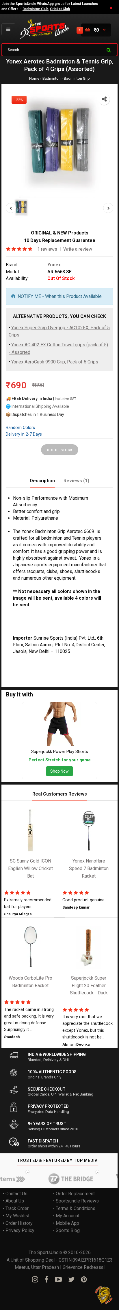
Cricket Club (60, 9)
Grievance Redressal (84, 1267)
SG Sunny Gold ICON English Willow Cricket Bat (30, 868)
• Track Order (16, 1208)
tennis (80, 665)
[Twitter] (71, 1280)
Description (42, 480)
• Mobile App (66, 1223)
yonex (25, 665)
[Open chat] (103, 1294)
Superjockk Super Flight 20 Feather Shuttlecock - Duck (89, 985)
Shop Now (59, 771)
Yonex (54, 265)
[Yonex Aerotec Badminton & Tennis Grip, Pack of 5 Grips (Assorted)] (59, 144)
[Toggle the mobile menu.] (8, 29)
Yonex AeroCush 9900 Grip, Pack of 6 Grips (54, 362)
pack (104, 665)
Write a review (77, 249)
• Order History (18, 1223)
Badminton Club (35, 9)
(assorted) (28, 673)
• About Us (13, 1201)
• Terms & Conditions (74, 1208)
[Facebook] (46, 1280)
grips (11, 673)
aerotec (41, 665)
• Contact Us (15, 1193)
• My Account (66, 1216)
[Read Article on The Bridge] (65, 1178)
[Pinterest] (84, 1280)
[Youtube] (58, 1280)
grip (92, 665)
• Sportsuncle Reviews (76, 1201)
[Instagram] (35, 1280)
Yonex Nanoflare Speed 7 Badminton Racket (89, 868)
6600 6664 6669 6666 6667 (69, 673)
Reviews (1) (76, 480)
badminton (61, 665)
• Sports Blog (66, 1230)
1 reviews (47, 249)
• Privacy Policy (18, 1230)
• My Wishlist (16, 1216)
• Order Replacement (74, 1193)
